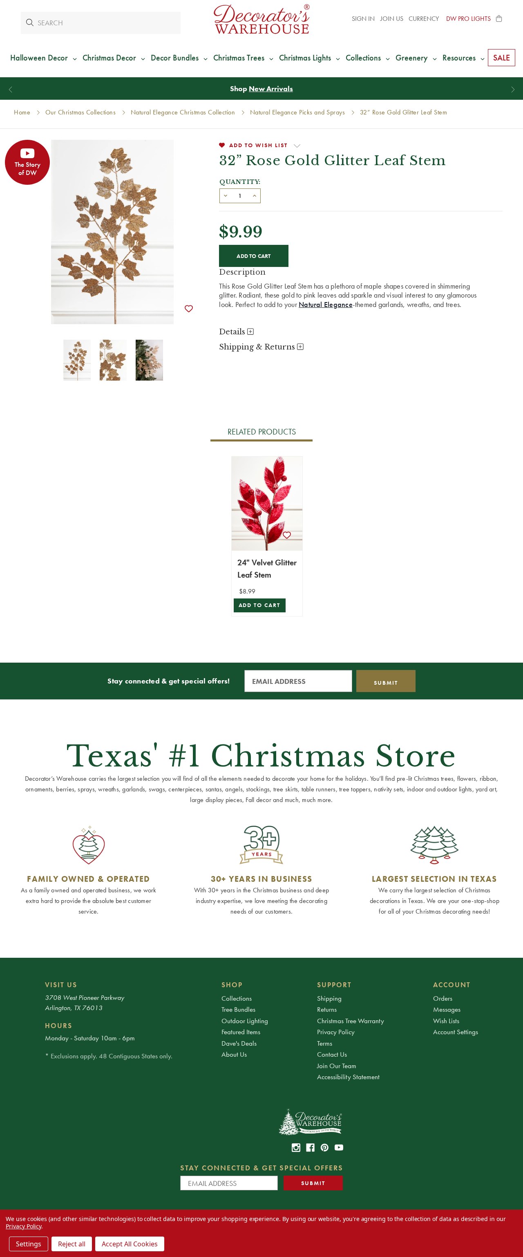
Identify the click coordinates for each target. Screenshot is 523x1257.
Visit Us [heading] (61, 984)
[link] (296, 1147)
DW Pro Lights (468, 18)
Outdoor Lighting (244, 1020)
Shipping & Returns (258, 347)
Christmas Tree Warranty (350, 1020)
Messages (446, 1009)
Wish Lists (446, 1020)
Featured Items (240, 1031)
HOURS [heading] (58, 1025)
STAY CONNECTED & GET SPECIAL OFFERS (261, 1167)
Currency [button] (424, 18)
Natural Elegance (326, 304)
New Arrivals (271, 88)
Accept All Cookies (130, 1243)
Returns (327, 1009)
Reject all (71, 1243)
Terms (324, 1043)
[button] (499, 18)
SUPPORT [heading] (334, 984)
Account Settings (455, 1031)
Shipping (329, 998)
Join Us (391, 18)
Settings (28, 1243)
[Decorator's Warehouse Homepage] (310, 1121)
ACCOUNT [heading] (452, 984)
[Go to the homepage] (261, 19)
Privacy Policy (336, 1031)
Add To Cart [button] (260, 605)
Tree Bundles (238, 1009)
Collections (236, 998)
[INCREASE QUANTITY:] (254, 195)
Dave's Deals (239, 1043)
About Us (234, 1054)
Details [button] (233, 331)
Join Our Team (336, 1065)
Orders (442, 998)
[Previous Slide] (10, 90)
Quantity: (240, 182)
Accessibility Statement (348, 1076)
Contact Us (332, 1054)
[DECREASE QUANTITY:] (225, 195)
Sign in (363, 18)
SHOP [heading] (232, 984)
